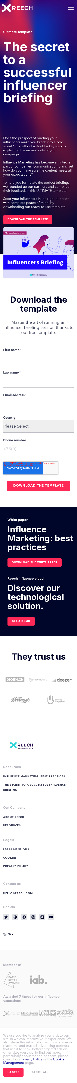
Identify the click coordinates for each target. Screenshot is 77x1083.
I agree (13, 1072)
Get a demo (21, 621)
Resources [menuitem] (12, 825)
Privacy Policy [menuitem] (15, 866)
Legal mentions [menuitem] (16, 849)
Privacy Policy (31, 1059)
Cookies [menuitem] (10, 858)
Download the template (27, 219)
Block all (40, 1072)
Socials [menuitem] (9, 907)
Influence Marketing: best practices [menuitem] (34, 776)
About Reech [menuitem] (13, 817)
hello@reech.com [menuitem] (18, 893)
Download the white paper (34, 562)
